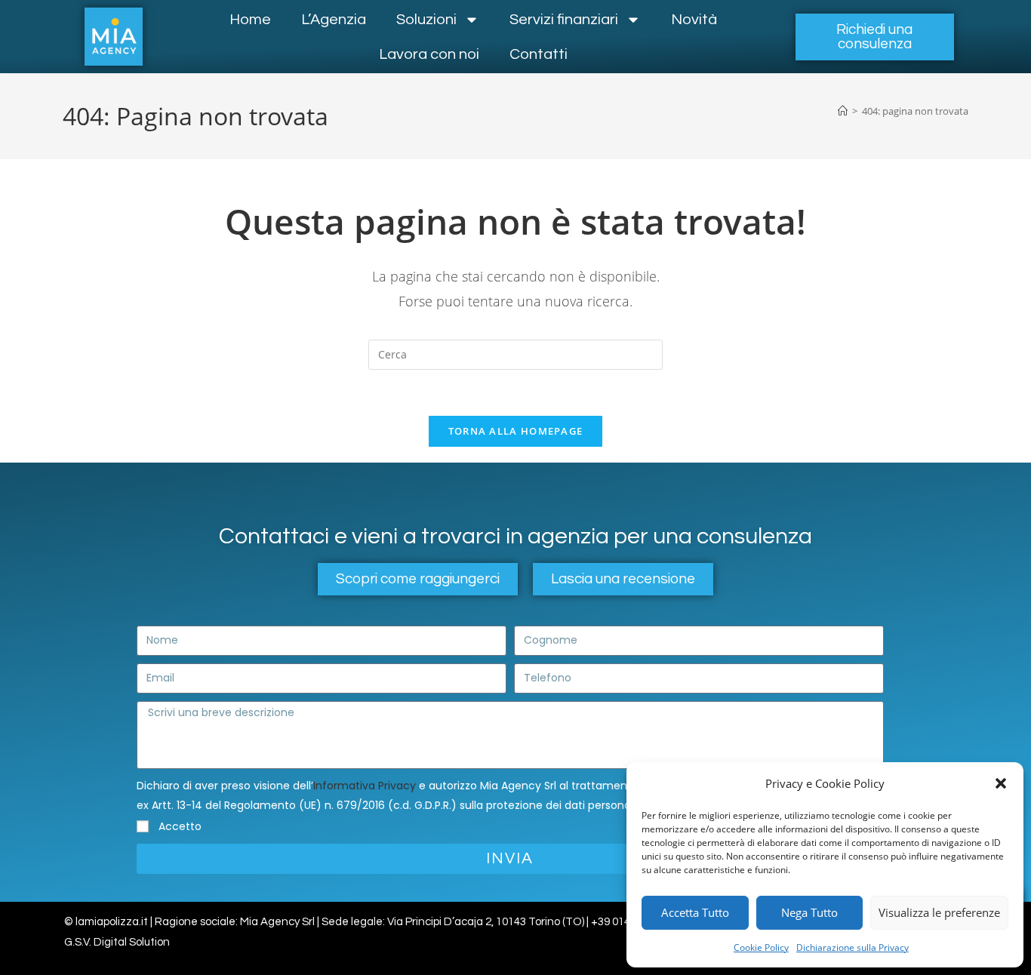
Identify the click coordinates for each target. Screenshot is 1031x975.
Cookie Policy (761, 947)
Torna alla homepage (515, 431)
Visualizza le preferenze (939, 912)
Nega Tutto (809, 912)
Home (250, 19)
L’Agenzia (333, 19)
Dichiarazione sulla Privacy (852, 947)
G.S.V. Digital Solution (117, 942)
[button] (1000, 783)
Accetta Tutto (695, 912)
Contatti (538, 54)
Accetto (180, 826)
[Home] (843, 111)
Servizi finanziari (563, 19)
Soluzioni (426, 19)
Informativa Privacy (364, 785)
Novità (694, 19)
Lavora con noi (429, 54)
